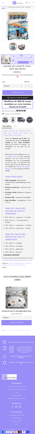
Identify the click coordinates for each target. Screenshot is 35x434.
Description (7, 126)
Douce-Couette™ (22, 429)
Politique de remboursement (16, 398)
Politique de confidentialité (16, 389)
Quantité (26, 81)
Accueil (4, 7)
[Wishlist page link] (27, 3)
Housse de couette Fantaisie (17, 265)
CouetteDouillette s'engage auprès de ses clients (17, 260)
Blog (16, 424)
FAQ (16, 392)
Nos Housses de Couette (16, 415)
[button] (3, 330)
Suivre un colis (16, 421)
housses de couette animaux (17, 168)
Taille (3, 82)
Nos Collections (17, 418)
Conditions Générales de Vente (16, 386)
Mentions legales (16, 395)
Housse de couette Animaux (16, 263)
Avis (15, 126)
